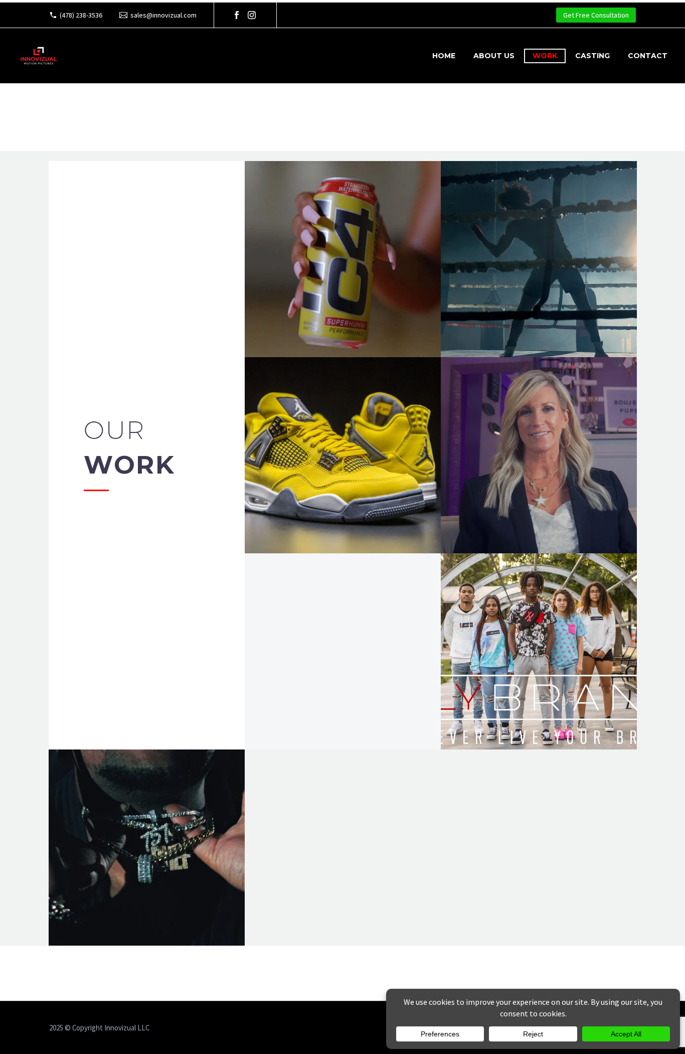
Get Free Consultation (596, 15)
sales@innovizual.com (163, 15)
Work (545, 55)
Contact (647, 55)
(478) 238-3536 (81, 15)
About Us (494, 55)
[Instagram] (251, 15)
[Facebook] (236, 15)
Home (443, 55)
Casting (592, 55)
